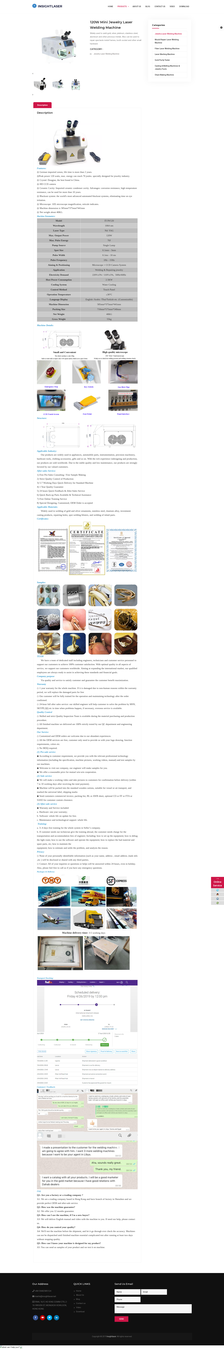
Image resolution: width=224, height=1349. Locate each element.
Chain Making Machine (164, 75)
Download (184, 6)
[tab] (42, 105)
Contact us (160, 6)
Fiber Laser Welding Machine (167, 49)
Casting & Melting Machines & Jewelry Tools (167, 67)
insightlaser (50, 6)
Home (110, 6)
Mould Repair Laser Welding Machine (167, 41)
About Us (136, 6)
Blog (147, 6)
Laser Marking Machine (165, 54)
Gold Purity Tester (162, 60)
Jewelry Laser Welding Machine (106, 54)
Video (172, 6)
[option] (59, 45)
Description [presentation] (42, 105)
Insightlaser (111, 1336)
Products (122, 6)
